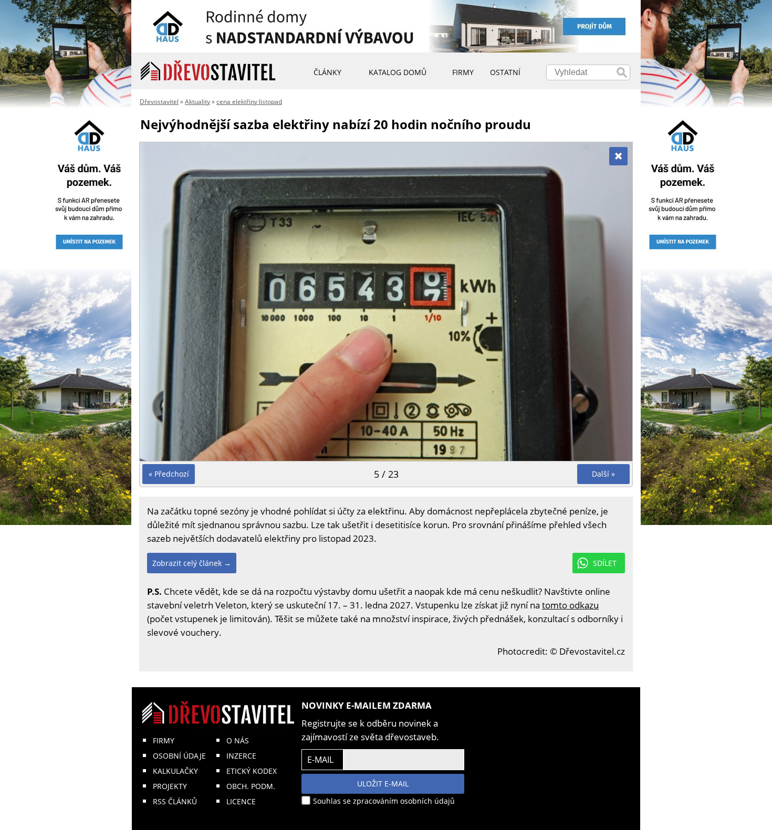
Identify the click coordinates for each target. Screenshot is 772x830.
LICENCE (241, 801)
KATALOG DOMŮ (397, 72)
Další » (603, 474)
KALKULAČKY (175, 771)
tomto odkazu (570, 605)
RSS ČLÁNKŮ (175, 801)
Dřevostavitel (159, 101)
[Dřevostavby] (208, 70)
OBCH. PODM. (250, 786)
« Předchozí (169, 474)
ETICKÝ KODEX (251, 771)
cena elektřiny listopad (249, 101)
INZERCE (241, 756)
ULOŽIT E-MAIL (383, 784)
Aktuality (197, 101)
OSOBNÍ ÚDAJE (179, 756)
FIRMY (163, 740)
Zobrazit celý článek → (191, 563)
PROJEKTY (170, 786)
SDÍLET (605, 563)
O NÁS (237, 740)
